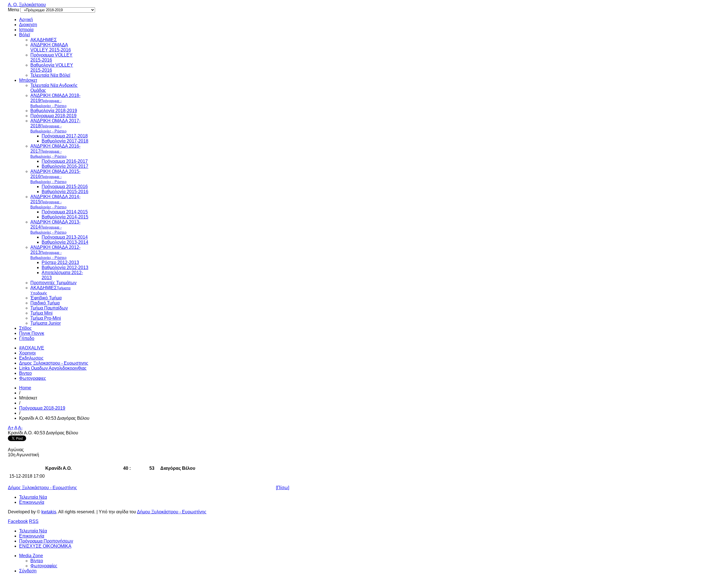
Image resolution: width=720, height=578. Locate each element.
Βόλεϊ (24, 34)
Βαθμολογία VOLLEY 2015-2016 (51, 68)
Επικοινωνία (31, 502)
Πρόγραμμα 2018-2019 (53, 115)
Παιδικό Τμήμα (45, 303)
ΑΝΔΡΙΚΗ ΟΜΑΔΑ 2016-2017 (55, 151)
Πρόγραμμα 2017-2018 (65, 136)
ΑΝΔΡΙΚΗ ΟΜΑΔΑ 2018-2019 (55, 100)
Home (25, 387)
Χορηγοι (27, 353)
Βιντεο (25, 373)
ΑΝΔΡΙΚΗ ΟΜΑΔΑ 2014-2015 (55, 201)
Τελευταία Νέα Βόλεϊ (50, 75)
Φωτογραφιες (32, 378)
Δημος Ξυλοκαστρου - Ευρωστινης (53, 363)
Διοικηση (28, 24)
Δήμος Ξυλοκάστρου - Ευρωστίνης (42, 487)
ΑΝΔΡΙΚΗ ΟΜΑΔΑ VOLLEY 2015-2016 (50, 47)
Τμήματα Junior (45, 323)
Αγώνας (16, 449)
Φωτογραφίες (43, 565)
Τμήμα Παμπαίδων (49, 308)
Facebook (18, 521)
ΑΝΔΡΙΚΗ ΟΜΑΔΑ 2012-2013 (55, 252)
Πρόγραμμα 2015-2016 (65, 186)
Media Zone (31, 555)
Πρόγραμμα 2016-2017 (65, 161)
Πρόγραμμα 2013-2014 (65, 237)
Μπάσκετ (28, 80)
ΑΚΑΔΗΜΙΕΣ (43, 39)
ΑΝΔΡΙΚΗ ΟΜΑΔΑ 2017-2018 (55, 125)
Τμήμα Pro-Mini (45, 318)
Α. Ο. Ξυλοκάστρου (27, 4)
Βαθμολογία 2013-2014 (65, 242)
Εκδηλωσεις (31, 358)
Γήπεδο (26, 338)
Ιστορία (26, 29)
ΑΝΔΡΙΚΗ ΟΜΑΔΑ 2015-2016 (55, 176)
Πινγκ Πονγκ (31, 333)
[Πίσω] (282, 487)
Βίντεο (36, 560)
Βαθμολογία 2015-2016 (65, 191)
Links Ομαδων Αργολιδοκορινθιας (53, 368)
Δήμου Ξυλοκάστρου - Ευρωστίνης (171, 511)
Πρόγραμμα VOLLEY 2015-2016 (51, 57)
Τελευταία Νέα (33, 497)
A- (20, 427)
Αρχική (26, 19)
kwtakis (48, 511)
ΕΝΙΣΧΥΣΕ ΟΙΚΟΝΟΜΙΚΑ (45, 546)
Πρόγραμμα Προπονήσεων (46, 541)
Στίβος (25, 328)
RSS (34, 521)
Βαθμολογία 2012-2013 (65, 267)
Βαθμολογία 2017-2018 (65, 141)
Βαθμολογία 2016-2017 (65, 166)
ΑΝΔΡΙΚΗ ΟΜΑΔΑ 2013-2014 (55, 227)
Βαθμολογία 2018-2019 (53, 110)
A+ (11, 427)
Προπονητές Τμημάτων (53, 282)
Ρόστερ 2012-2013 (60, 262)
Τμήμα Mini (41, 313)
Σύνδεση (28, 570)
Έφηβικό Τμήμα (46, 297)
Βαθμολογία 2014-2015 (65, 217)
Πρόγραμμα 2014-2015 (65, 211)
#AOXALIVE (31, 348)
